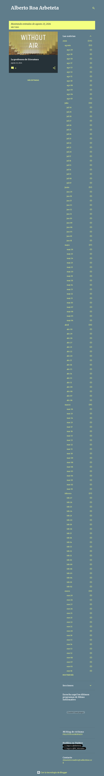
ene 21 (69, 626)
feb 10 (69, 560)
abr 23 (69, 347)
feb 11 (69, 555)
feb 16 (69, 538)
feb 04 (69, 578)
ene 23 (69, 618)
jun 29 (69, 192)
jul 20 (69, 152)
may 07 (70, 307)
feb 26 (69, 502)
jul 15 (69, 165)
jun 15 (69, 205)
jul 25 (69, 130)
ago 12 (69, 72)
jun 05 (69, 232)
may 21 (70, 267)
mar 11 (70, 449)
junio (67, 187)
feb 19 (69, 524)
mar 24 (70, 418)
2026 (65, 41)
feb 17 (69, 533)
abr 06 (69, 400)
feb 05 (69, 573)
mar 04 (70, 476)
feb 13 (69, 547)
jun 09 (69, 223)
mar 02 (70, 484)
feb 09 (69, 564)
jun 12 (69, 209)
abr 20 (69, 356)
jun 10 (69, 218)
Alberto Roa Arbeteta (35, 8)
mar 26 (70, 409)
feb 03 (69, 582)
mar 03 (70, 480)
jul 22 (69, 143)
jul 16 (69, 161)
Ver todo (15, 27)
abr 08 (69, 391)
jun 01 (69, 240)
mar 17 (70, 427)
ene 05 (70, 666)
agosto (68, 45)
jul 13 (69, 174)
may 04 (70, 320)
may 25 (70, 254)
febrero (68, 493)
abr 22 (69, 351)
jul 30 (69, 107)
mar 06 (70, 467)
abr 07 (69, 396)
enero (67, 591)
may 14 (70, 285)
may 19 (70, 276)
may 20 (70, 271)
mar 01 (70, 489)
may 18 (70, 280)
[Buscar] (93, 8)
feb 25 (69, 507)
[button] (54, 68)
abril (67, 325)
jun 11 (69, 214)
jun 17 (69, 201)
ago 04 (70, 94)
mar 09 (70, 458)
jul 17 (69, 156)
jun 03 (69, 236)
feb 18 (69, 529)
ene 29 (70, 595)
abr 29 (69, 334)
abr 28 (69, 338)
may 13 (70, 289)
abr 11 (69, 382)
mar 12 (70, 445)
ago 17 (69, 63)
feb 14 (69, 542)
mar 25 (70, 413)
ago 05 (70, 90)
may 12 (70, 294)
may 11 (70, 298)
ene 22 (69, 622)
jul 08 (69, 178)
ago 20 (70, 50)
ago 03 (70, 98)
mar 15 (70, 436)
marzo (68, 405)
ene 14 (69, 644)
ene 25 (69, 613)
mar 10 (70, 453)
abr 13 (69, 378)
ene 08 (70, 657)
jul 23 (69, 138)
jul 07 (69, 183)
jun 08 (69, 227)
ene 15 (69, 640)
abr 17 (69, 360)
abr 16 (69, 365)
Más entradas (33, 80)
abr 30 (69, 329)
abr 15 (69, 369)
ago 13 (69, 67)
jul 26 (69, 125)
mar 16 (70, 431)
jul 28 (69, 116)
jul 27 (69, 121)
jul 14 (69, 169)
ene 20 (70, 631)
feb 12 (69, 551)
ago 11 (69, 76)
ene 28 (70, 600)
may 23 (70, 263)
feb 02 (69, 586)
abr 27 (69, 342)
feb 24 (69, 511)
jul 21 (69, 147)
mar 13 (70, 440)
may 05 (70, 316)
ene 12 (69, 653)
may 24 (70, 258)
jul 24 (69, 134)
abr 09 (69, 387)
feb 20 (69, 520)
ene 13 (69, 649)
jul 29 (69, 112)
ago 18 (70, 59)
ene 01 (69, 671)
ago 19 (69, 54)
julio (66, 103)
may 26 (70, 249)
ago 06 (70, 85)
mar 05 (70, 471)
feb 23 (69, 516)
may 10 (70, 303)
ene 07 (70, 662)
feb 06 (69, 569)
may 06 (70, 311)
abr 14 (69, 374)
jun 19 (69, 196)
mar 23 (70, 422)
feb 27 (69, 498)
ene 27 (69, 604)
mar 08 (70, 462)
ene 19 (69, 635)
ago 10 (69, 81)
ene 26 (70, 609)
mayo (67, 245)
